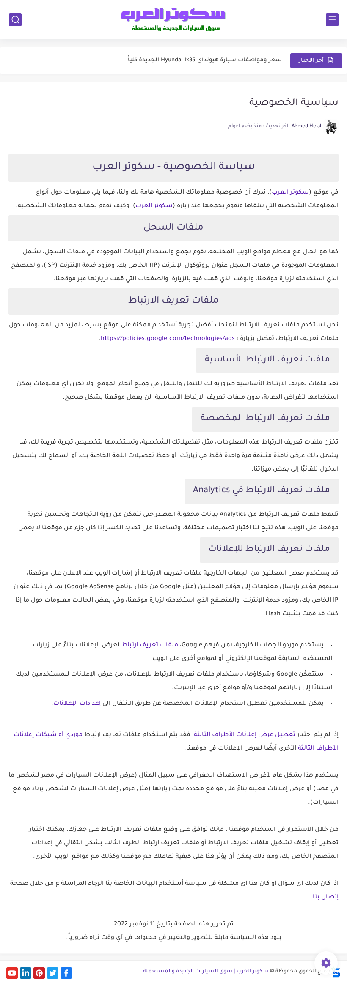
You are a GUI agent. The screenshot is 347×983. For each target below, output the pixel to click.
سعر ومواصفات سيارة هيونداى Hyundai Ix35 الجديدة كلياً (205, 60)
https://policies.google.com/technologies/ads (168, 339)
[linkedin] (25, 973)
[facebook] (66, 973)
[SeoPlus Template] (335, 972)
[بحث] (15, 19)
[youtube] (12, 973)
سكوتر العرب (290, 192)
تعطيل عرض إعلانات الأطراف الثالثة (244, 735)
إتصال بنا (326, 897)
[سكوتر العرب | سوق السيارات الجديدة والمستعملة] (173, 19)
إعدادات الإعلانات (77, 704)
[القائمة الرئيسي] (332, 19)
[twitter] (52, 973)
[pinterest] (39, 973)
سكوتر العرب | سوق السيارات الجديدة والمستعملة (206, 972)
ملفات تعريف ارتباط (149, 645)
